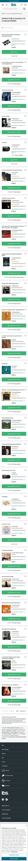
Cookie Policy (14, 851)
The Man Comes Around (8, 198)
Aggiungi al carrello (15, 79)
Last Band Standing (7, 550)
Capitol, (13, 448)
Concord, (13, 146)
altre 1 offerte (20, 277)
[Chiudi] (26, 825)
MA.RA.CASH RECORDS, (16, 341)
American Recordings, (16, 202)
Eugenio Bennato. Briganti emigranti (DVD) (12, 254)
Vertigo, (13, 394)
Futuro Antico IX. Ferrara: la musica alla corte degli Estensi (12, 63)
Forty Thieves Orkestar (18, 552)
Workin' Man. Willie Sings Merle (10, 283)
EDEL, (12, 259)
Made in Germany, (15, 313)
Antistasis (4, 363)
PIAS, (12, 174)
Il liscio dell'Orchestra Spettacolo (11, 603)
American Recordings (8, 576)
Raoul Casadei (16, 605)
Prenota (15, 52)
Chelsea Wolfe (16, 145)
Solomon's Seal (6, 524)
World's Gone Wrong (7, 90)
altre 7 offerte (17, 622)
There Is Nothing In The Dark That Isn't (12, 170)
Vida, (12, 367)
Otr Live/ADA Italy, (15, 500)
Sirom (14, 661)
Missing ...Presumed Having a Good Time (13, 390)
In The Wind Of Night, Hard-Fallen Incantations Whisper (11, 657)
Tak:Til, (12, 662)
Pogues (14, 473)
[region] (14, 842)
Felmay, (13, 231)
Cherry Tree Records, (15, 528)
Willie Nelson (16, 118)
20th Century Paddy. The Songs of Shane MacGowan (11, 35)
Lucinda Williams (17, 92)
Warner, (13, 474)
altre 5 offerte (17, 83)
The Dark (4, 142)
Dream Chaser (6, 116)
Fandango (4, 496)
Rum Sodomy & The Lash (8, 470)
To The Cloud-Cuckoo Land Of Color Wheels (12, 336)
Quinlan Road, (14, 422)
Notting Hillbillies (17, 392)
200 (17, 711)
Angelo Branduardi (17, 66)
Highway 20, (14, 94)
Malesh (14, 340)
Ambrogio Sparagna (17, 230)
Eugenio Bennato (17, 258)
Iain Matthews (16, 312)
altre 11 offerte (17, 411)
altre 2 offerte (17, 517)
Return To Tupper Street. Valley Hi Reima (13, 310)
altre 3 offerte (17, 357)
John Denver (16, 631)
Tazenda (15, 366)
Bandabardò (16, 499)
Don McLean (15, 446)
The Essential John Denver (9, 629)
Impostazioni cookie (14, 855)
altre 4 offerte (17, 110)
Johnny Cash (16, 200)
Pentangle (15, 526)
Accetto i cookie (14, 858)
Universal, (13, 68)
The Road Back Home (7, 418)
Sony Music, (14, 607)
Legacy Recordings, (15, 120)
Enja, (12, 554)
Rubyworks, (13, 38)
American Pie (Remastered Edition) (11, 444)
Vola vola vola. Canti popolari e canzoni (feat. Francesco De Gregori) (13, 226)
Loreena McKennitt (17, 420)
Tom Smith (15, 172)
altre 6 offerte (17, 136)
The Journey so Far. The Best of (10, 685)
